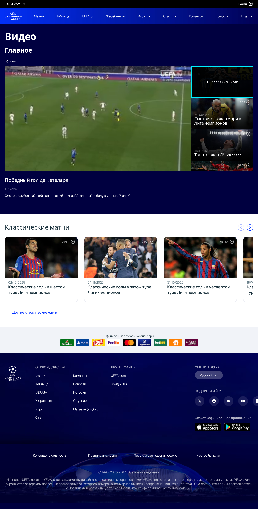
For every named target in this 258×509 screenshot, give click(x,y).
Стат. (39, 417)
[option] (222, 82)
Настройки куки (208, 455)
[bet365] (160, 342)
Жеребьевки (44, 400)
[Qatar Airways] (191, 342)
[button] (144, 16)
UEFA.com (118, 375)
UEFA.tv (41, 392)
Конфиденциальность (50, 455)
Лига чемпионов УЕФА (13, 16)
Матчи (40, 375)
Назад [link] (13, 61)
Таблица (41, 384)
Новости (79, 384)
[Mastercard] (129, 342)
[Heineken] (67, 342)
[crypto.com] (144, 342)
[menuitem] (40, 16)
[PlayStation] (82, 342)
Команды (80, 375)
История (79, 392)
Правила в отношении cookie (155, 455)
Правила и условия (102, 455)
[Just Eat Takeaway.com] (175, 342)
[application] (98, 118)
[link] (38, 16)
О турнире (80, 400)
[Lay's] (98, 342)
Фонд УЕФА (119, 384)
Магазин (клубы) (86, 409)
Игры (39, 409)
